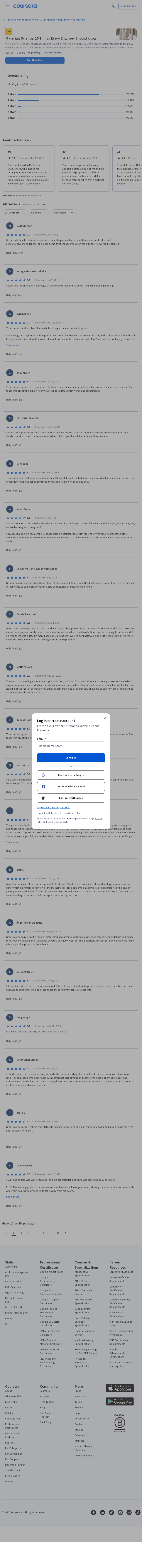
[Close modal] (104, 718)
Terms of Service (54, 821)
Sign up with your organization (53, 807)
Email (41, 739)
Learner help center (71, 813)
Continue (71, 757)
